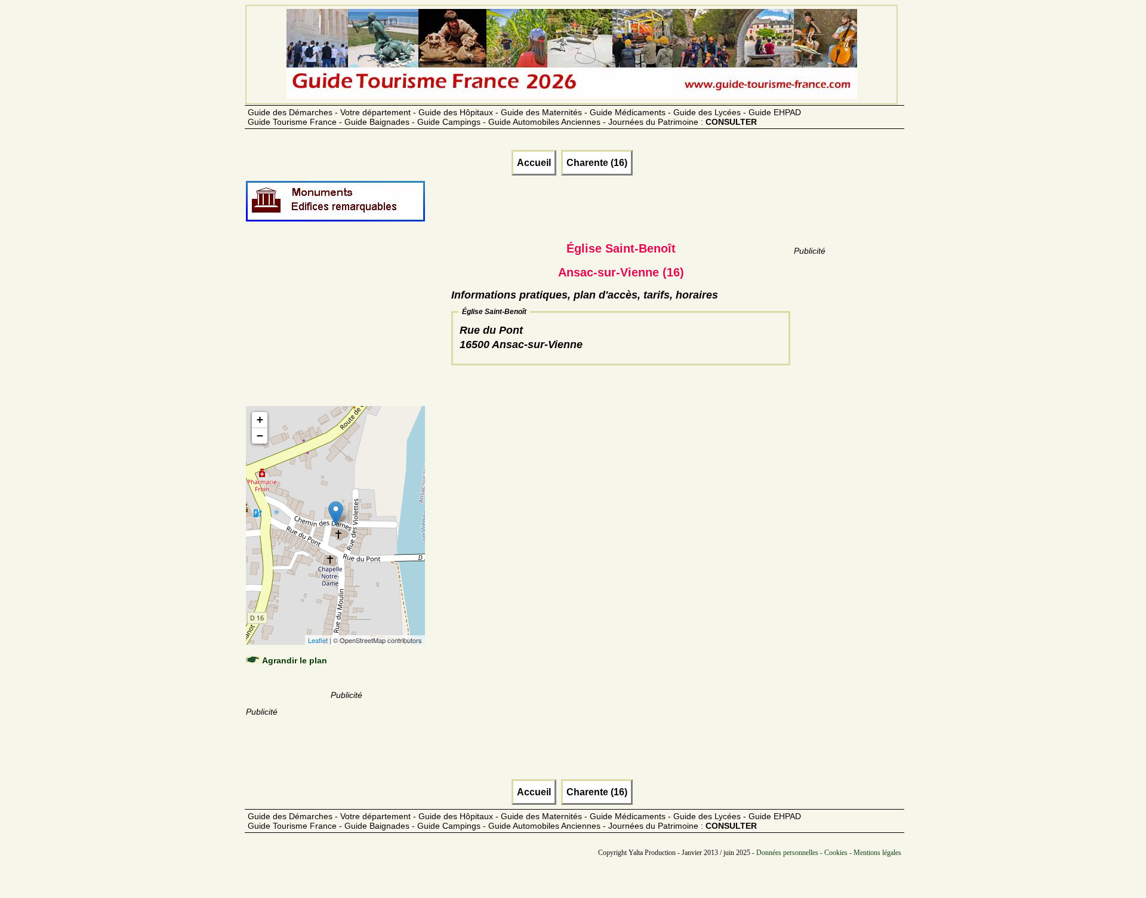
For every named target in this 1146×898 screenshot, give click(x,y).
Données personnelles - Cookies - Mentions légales (828, 852)
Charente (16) (596, 163)
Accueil (534, 163)
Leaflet (318, 640)
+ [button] (260, 419)
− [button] (260, 435)
